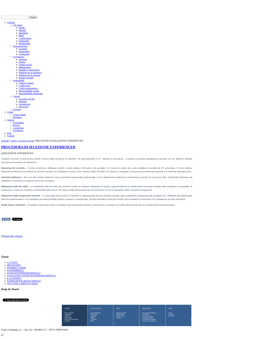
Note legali (68, 317)
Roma (170, 313)
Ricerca (16, 125)
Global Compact (26, 83)
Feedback (17, 117)
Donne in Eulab (26, 78)
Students (23, 101)
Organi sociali (25, 64)
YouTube (93, 319)
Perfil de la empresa (149, 321)
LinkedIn (93, 316)
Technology (24, 54)
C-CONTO (12, 262)
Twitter (92, 317)
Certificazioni (25, 38)
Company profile (147, 317)
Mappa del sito (121, 313)
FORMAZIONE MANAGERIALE (24, 281)
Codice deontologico (28, 88)
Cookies (67, 321)
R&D (21, 35)
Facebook (93, 314)
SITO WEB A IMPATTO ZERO (22, 283)
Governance (18, 56)
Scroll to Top (120, 316)
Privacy (67, 316)
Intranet (119, 317)
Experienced (24, 104)
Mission (22, 30)
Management (25, 67)
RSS (92, 321)
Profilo (22, 28)
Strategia (23, 59)
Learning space (147, 316)
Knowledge (24, 51)
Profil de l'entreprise (149, 319)
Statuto (22, 62)
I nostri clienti (19, 114)
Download (145, 314)
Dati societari (69, 313)
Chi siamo (17, 25)
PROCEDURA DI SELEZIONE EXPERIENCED (38, 147)
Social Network (95, 313)
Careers (16, 96)
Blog (9, 133)
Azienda (11, 22)
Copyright (68, 314)
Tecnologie (18, 130)
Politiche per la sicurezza (30, 72)
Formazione (18, 122)
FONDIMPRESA (15, 270)
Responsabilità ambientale (31, 93)
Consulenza (18, 128)
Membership (24, 43)
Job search (23, 107)
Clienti (10, 112)
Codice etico (24, 85)
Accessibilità (120, 314)
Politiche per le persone (29, 75)
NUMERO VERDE (16, 268)
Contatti (10, 136)
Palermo (171, 314)
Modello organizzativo (29, 70)
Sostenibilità (18, 80)
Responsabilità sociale (29, 91)
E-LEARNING (14, 278)
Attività (10, 120)
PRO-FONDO (14, 265)
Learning (23, 49)
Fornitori (17, 109)
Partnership (24, 41)
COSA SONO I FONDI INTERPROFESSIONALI (31, 275)
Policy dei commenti (71, 319)
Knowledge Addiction (149, 313)
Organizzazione (20, 46)
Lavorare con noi (27, 99)
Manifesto (23, 33)
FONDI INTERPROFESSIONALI (23, 273)
